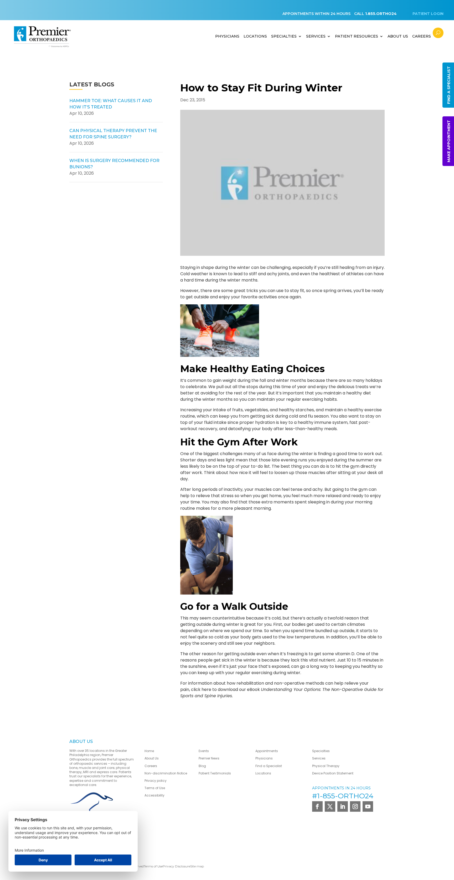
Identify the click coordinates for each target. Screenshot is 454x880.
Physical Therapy (325, 766)
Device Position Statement (333, 773)
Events (204, 751)
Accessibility (154, 795)
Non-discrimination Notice (166, 773)
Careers (421, 36)
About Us (152, 758)
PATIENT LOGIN (427, 13)
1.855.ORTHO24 (381, 13)
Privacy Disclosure (176, 866)
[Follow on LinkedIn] (342, 806)
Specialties (284, 36)
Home (149, 751)
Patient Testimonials (215, 773)
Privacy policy (156, 780)
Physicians (227, 36)
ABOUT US (398, 36)
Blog (202, 766)
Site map (197, 866)
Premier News (209, 758)
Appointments (266, 751)
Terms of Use (155, 788)
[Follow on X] (330, 806)
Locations (255, 36)
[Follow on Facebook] (317, 806)
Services (316, 36)
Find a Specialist (268, 766)
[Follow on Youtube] (368, 806)
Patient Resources (356, 36)
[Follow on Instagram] (355, 806)
